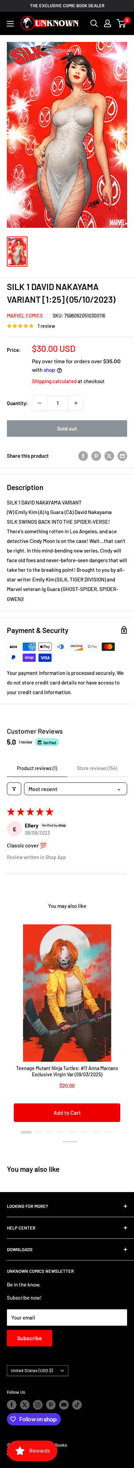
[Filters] (14, 788)
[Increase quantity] (76, 403)
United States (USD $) (32, 1370)
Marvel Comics (25, 316)
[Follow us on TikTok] (77, 1405)
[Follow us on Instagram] (38, 1405)
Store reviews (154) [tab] (97, 768)
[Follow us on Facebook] (11, 1405)
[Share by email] (122, 456)
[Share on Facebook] (83, 456)
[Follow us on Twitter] (25, 1405)
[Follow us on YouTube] (64, 1405)
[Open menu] (10, 23)
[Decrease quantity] (39, 403)
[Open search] (94, 23)
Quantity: (17, 403)
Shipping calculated (54, 381)
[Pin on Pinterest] (96, 456)
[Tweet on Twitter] (109, 456)
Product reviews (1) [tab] (37, 768)
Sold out (67, 428)
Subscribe (29, 1338)
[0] (121, 23)
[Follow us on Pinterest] (51, 1405)
